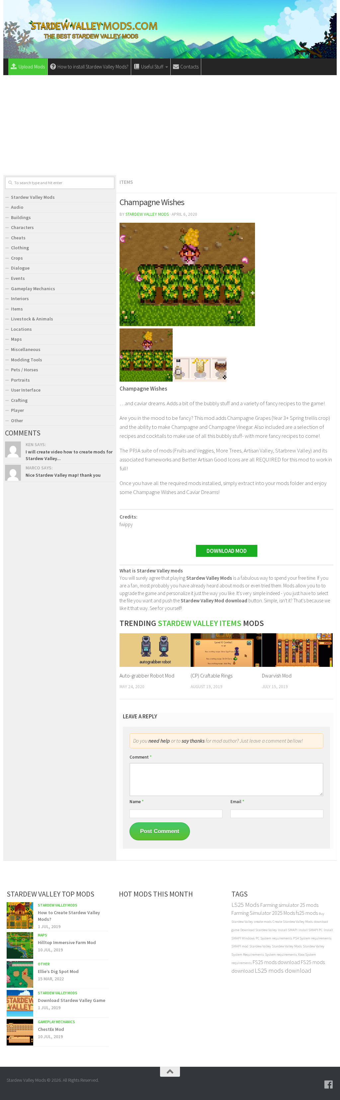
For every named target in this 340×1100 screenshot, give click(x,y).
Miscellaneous (26, 349)
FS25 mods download (276, 962)
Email (237, 801)
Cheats (18, 238)
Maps (16, 339)
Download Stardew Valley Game (71, 1000)
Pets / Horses (24, 370)
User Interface (26, 390)
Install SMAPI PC (310, 930)
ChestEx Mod (51, 1029)
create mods (263, 921)
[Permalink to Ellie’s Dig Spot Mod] (20, 974)
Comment (140, 757)
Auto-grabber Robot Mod (147, 675)
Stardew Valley (260, 946)
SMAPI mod (239, 946)
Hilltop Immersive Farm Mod (67, 942)
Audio (17, 207)
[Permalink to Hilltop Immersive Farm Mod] (20, 945)
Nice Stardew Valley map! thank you (63, 475)
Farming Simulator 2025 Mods (263, 913)
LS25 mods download (283, 970)
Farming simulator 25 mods (289, 905)
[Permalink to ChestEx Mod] (20, 1032)
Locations (21, 329)
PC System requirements (274, 938)
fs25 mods (307, 913)
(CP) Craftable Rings (211, 675)
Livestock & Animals (32, 319)
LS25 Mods (245, 905)
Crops (17, 258)
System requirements (281, 954)
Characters (22, 227)
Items (126, 182)
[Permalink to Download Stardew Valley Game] (20, 1003)
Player (17, 410)
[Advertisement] (170, 125)
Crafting (19, 400)
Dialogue (20, 268)
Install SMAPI (288, 930)
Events (18, 278)
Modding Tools (26, 360)
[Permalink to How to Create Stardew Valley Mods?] (20, 915)
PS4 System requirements (312, 938)
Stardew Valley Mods (147, 214)
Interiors (20, 299)
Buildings (21, 217)
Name (136, 801)
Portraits (20, 380)
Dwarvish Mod (277, 675)
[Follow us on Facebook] (328, 1084)
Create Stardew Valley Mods (293, 921)
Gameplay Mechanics (33, 289)
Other (17, 421)
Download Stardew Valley (258, 930)
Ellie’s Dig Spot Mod (58, 971)
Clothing (20, 248)
